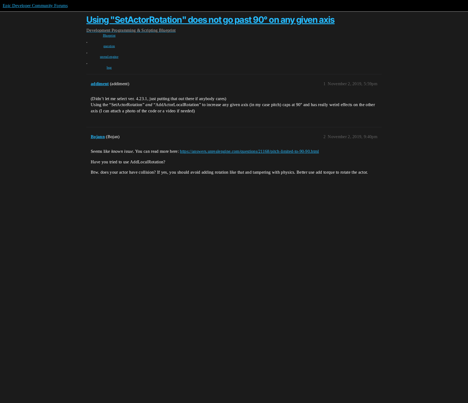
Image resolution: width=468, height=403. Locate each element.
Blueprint (109, 35)
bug (109, 67)
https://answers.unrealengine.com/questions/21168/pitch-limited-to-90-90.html (249, 151)
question (109, 46)
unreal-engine (109, 57)
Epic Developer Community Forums (35, 5)
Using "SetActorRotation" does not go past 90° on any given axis (210, 19)
